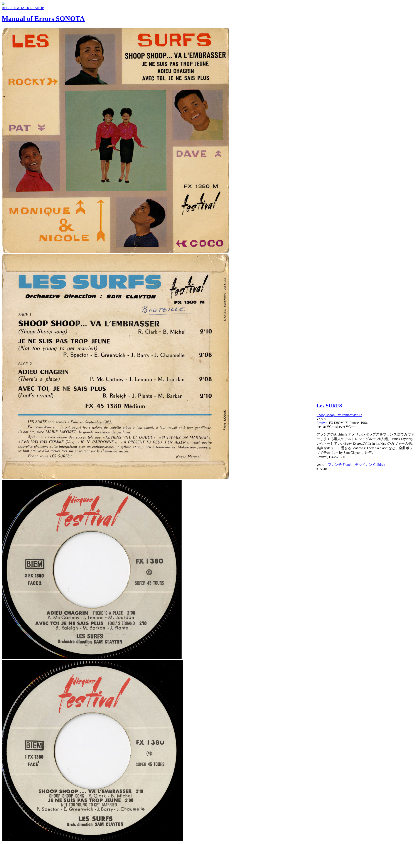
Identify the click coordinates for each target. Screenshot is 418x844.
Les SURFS (329, 405)
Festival (322, 423)
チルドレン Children (370, 464)
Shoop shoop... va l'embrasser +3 (339, 415)
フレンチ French (340, 464)
